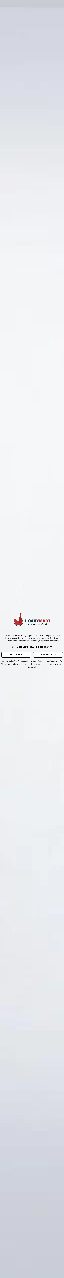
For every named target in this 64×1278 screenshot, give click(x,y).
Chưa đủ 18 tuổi (48, 654)
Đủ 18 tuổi (16, 654)
